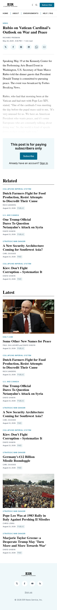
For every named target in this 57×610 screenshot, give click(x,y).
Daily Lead (8, 337)
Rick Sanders (9, 205)
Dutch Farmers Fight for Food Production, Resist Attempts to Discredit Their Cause (24, 197)
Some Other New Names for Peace (27, 341)
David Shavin (9, 231)
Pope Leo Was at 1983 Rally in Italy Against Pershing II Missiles (26, 517)
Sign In (44, 163)
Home (5, 13)
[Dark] (33, 5)
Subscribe (47, 5)
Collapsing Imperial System (17, 189)
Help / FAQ (48, 13)
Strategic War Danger (14, 241)
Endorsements (30, 13)
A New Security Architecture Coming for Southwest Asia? (23, 247)
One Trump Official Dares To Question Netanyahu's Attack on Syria (23, 223)
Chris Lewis (9, 523)
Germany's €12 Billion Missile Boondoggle (19, 458)
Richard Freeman (11, 38)
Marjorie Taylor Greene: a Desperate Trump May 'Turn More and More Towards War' (24, 541)
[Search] (36, 5)
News (5, 23)
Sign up (28, 592)
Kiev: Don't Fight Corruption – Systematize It (22, 269)
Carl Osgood (9, 253)
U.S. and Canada (11, 215)
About (16, 13)
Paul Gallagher (11, 345)
